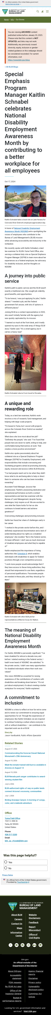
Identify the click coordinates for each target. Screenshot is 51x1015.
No (9, 868)
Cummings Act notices (35, 995)
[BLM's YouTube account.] (17, 945)
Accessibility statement (15, 977)
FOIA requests (15, 982)
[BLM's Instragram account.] (28, 945)
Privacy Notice (7, 875)
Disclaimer (33, 978)
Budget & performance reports (11, 999)
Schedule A (22, 554)
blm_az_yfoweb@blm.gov (16, 841)
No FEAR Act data (13, 986)
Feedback (33, 922)
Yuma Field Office (12, 818)
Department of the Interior (25, 965)
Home (6, 20)
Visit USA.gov (30, 1011)
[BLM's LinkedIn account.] (40, 945)
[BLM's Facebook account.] (22, 945)
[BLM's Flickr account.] (34, 945)
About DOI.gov (14, 971)
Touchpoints (22, 882)
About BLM (16, 915)
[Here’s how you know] (25, 3)
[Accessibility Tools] (42, 11)
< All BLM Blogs (11, 67)
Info (12, 20)
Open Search (38, 11)
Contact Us (16, 923)
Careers (18, 919)
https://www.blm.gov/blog (19, 60)
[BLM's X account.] (10, 945)
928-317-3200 (11, 834)
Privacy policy (34, 982)
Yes (10, 862)
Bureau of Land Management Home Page (19, 11)
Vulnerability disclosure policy (36, 988)
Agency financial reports (35, 972)
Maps (19, 928)
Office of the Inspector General (13, 992)
